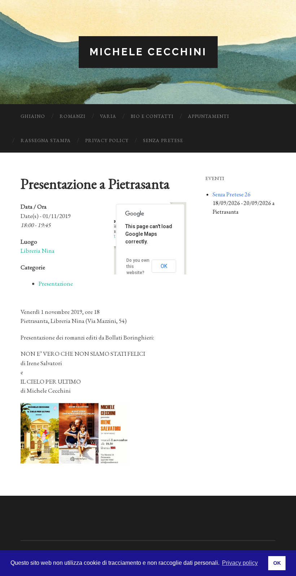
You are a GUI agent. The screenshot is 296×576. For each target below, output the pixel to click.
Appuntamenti (208, 116)
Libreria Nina (38, 251)
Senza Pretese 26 (232, 194)
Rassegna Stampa (46, 140)
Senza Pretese (163, 140)
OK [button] (277, 563)
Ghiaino (33, 116)
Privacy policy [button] (240, 563)
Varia (108, 116)
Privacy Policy (107, 140)
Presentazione (56, 283)
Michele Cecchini (148, 52)
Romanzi (73, 116)
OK (164, 266)
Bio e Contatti (152, 116)
